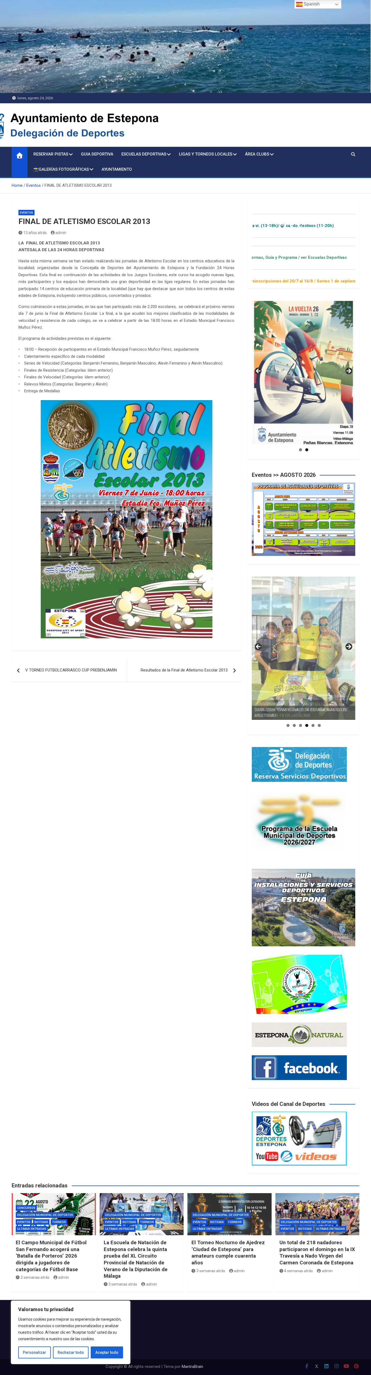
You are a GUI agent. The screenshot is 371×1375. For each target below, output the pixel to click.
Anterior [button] (258, 371)
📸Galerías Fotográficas (61, 169)
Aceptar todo (106, 1352)
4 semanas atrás (298, 1271)
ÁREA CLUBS (257, 154)
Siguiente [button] (348, 371)
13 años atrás (35, 233)
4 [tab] (306, 725)
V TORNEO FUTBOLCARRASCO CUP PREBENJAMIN (71, 670)
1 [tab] (300, 449)
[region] (70, 1332)
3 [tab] (300, 725)
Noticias (41, 1222)
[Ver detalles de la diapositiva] (303, 372)
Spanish (311, 4)
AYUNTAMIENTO (117, 169)
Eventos (26, 212)
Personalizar (34, 1352)
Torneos (59, 1222)
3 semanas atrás (122, 1284)
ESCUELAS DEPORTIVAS (143, 154)
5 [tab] (313, 725)
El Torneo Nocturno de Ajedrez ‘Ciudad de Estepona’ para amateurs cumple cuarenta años (228, 1252)
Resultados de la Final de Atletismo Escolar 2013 (184, 670)
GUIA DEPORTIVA (97, 154)
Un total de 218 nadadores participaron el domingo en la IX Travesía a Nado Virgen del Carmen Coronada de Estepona (317, 1252)
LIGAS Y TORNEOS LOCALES (205, 154)
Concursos (26, 1208)
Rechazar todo (71, 1352)
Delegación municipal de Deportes (45, 1215)
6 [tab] (319, 725)
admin (60, 233)
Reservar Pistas (50, 154)
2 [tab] (306, 449)
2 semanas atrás (35, 1277)
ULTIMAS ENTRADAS (31, 1229)
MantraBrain (192, 1366)
